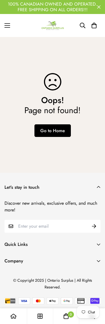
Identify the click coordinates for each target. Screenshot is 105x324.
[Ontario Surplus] (52, 25)
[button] (94, 25)
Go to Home (52, 130)
